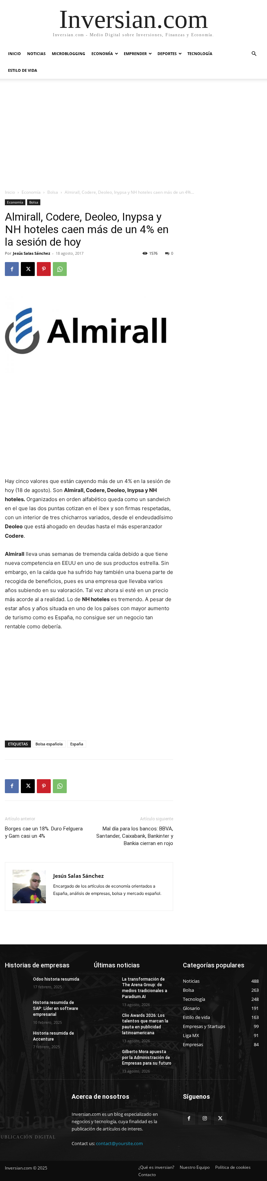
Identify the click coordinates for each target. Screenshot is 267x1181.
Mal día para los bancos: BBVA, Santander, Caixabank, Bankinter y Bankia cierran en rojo (134, 836)
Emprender (135, 53)
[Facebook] (12, 269)
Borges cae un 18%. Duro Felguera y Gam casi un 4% (44, 832)
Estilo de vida (22, 70)
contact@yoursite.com (119, 1143)
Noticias (36, 53)
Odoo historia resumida (56, 979)
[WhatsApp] (60, 269)
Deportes (167, 53)
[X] (28, 269)
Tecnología (199, 53)
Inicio (14, 53)
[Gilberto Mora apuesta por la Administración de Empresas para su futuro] (106, 1057)
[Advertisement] (133, 136)
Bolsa (52, 192)
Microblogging (68, 53)
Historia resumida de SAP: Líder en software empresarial (55, 1008)
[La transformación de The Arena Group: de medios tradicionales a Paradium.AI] (106, 984)
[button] (253, 54)
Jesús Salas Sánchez (31, 253)
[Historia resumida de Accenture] (17, 1038)
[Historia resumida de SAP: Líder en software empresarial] (17, 1008)
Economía (102, 53)
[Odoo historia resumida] (17, 984)
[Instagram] (205, 1118)
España (76, 743)
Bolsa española (49, 743)
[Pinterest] (44, 269)
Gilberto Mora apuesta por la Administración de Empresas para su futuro (146, 1057)
